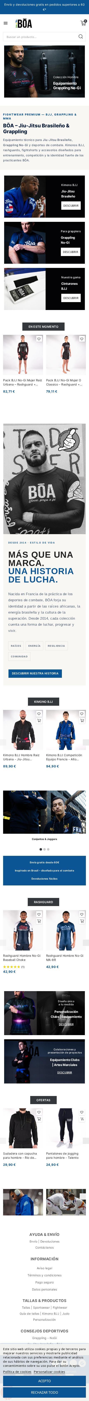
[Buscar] (81, 36)
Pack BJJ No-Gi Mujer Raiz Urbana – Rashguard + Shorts (22, 382)
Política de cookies (17, 1372)
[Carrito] (83, 23)
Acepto (44, 1381)
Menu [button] (5, 23)
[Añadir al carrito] (39, 721)
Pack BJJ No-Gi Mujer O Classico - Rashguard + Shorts (63, 382)
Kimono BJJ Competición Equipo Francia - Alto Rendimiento (64, 757)
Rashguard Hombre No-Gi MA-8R (64, 958)
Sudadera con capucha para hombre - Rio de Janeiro (20, 1156)
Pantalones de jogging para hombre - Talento (62, 1155)
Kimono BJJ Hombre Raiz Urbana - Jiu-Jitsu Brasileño (21, 757)
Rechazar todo (44, 1392)
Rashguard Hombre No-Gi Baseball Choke (21, 958)
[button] (12, 71)
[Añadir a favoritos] (39, 339)
